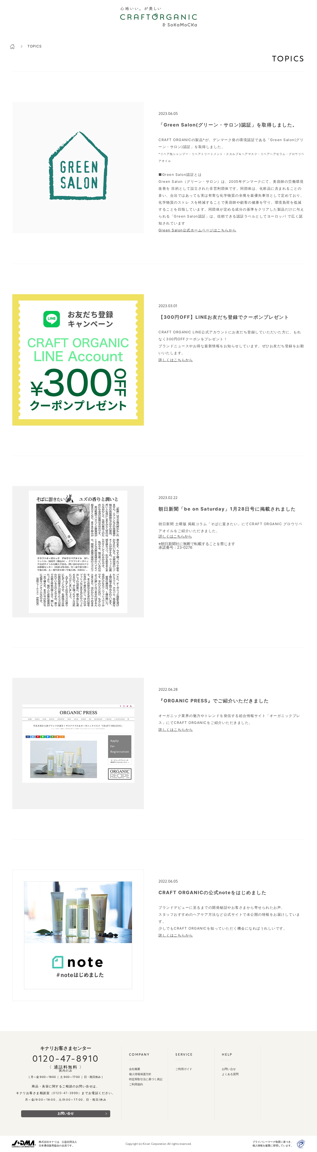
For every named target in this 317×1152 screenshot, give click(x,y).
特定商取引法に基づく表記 (145, 1079)
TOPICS (34, 46)
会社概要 (134, 1069)
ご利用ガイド (183, 1069)
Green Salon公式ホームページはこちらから (197, 230)
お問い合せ (66, 1113)
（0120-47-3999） (66, 1093)
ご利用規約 (136, 1084)
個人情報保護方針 (140, 1074)
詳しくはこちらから (175, 360)
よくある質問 (230, 1074)
